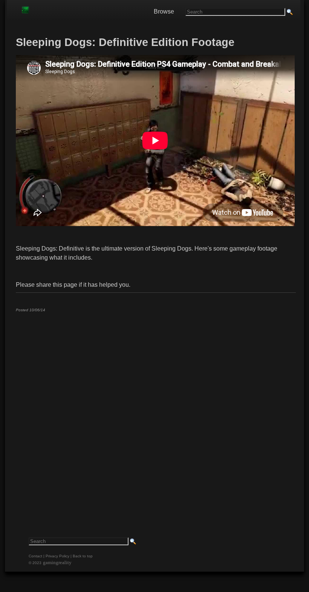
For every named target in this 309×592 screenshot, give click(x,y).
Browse (164, 11)
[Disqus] (155, 412)
